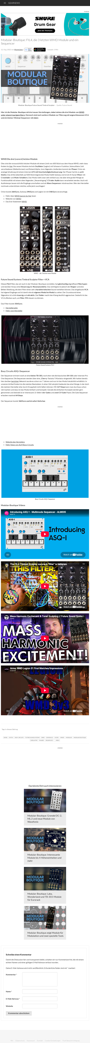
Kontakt (40, 1041)
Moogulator (18, 50)
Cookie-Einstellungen (52, 1041)
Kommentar (11, 974)
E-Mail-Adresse (13, 999)
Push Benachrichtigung (71, 1041)
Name (9, 991)
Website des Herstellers (15, 442)
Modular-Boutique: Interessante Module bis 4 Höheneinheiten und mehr (44, 857)
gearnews (14, 3)
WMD (18, 199)
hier (10, 166)
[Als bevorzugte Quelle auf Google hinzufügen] (40, 50)
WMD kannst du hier (23, 196)
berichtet (15, 381)
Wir (12, 1041)
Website (9, 1006)
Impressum (31, 1041)
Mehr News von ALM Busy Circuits (20, 445)
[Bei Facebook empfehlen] (75, 729)
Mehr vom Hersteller (14, 311)
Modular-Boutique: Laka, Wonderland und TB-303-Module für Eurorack (44, 896)
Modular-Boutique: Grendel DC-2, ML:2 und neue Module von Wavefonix (44, 818)
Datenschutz (20, 1041)
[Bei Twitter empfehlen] (84, 729)
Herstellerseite (12, 308)
